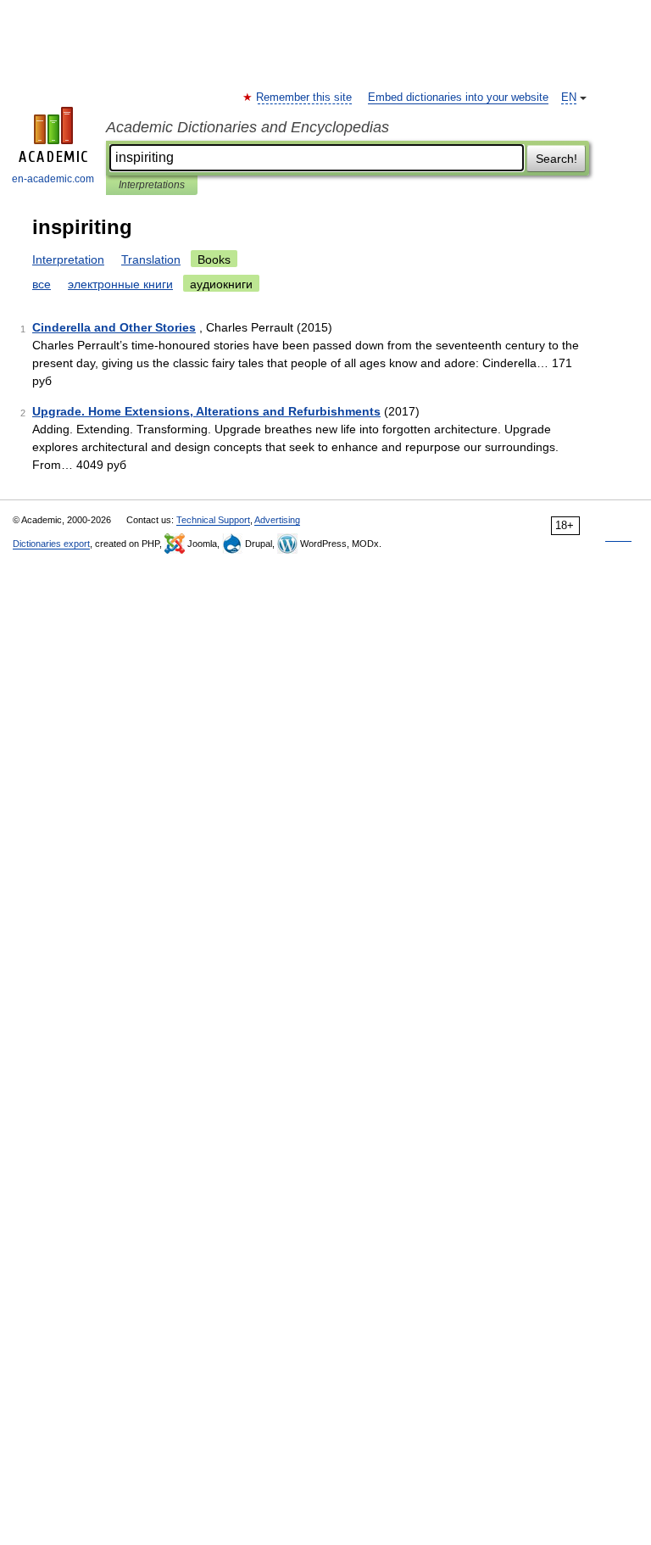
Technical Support (213, 520)
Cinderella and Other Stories (114, 327)
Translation (151, 259)
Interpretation (68, 259)
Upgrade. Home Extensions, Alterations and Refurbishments (206, 411)
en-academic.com (53, 179)
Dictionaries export (51, 543)
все (41, 284)
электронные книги (120, 284)
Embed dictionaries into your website (458, 97)
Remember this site (305, 97)
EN (568, 97)
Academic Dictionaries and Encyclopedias (247, 127)
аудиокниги (221, 284)
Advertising (277, 520)
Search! (556, 158)
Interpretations (152, 185)
